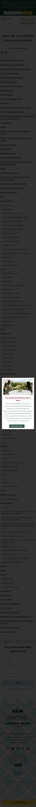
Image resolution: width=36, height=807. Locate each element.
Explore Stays (17, 426)
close (30, 379)
